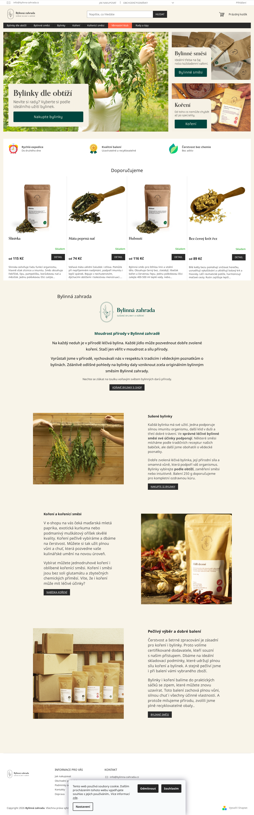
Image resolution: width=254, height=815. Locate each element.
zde (75, 798)
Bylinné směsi (160, 714)
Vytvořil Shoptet (238, 807)
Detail (58, 257)
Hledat (160, 14)
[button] (15, 82)
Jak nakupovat (107, 2)
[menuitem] (16, 25)
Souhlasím (171, 788)
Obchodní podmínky (135, 2)
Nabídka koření (56, 592)
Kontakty (60, 789)
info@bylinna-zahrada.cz (124, 777)
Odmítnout (148, 788)
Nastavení (83, 807)
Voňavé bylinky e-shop (127, 387)
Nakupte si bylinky (163, 486)
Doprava (60, 794)
